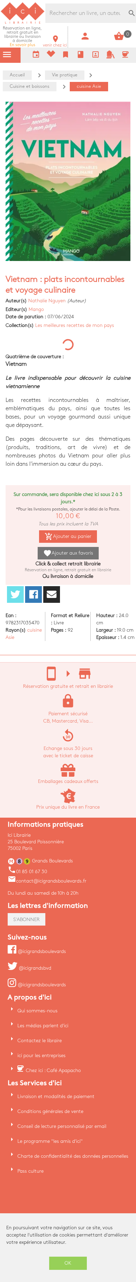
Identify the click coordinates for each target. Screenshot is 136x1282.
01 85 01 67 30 (27, 871)
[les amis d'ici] (110, 57)
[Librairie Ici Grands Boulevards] (22, 22)
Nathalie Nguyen (47, 300)
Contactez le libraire (39, 1040)
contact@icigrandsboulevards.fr (47, 881)
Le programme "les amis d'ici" (50, 1141)
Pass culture (30, 1171)
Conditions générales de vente (50, 1111)
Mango (36, 309)
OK (68, 1263)
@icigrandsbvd (34, 968)
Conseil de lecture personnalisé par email (61, 1126)
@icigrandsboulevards (41, 951)
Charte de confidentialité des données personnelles (72, 1156)
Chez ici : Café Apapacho (53, 1070)
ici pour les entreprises (41, 1055)
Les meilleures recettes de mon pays (74, 325)
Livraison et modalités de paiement (56, 1096)
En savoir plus (22, 36)
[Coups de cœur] (51, 55)
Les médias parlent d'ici (42, 1025)
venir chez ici (55, 43)
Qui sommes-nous (37, 1011)
